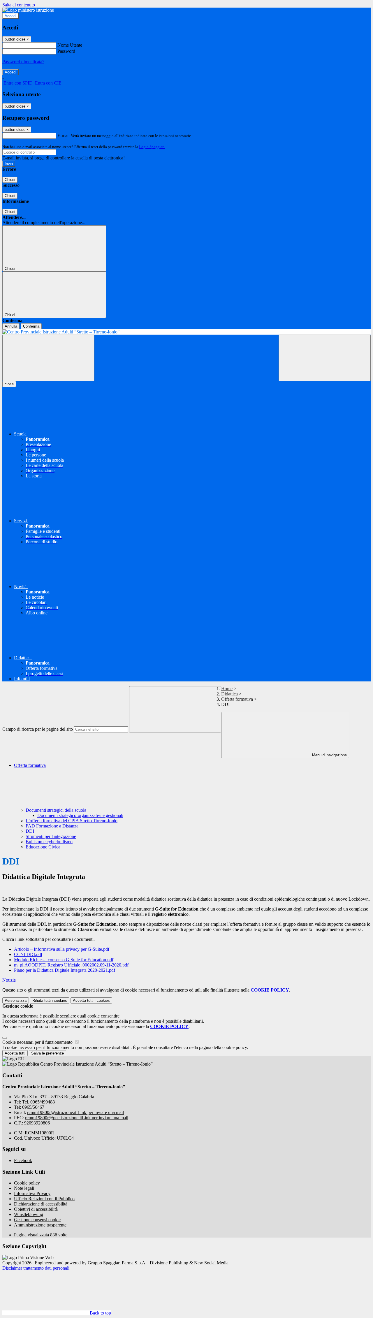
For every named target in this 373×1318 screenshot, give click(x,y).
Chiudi (10, 180)
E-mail (63, 135)
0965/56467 (33, 1107)
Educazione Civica (43, 846)
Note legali (24, 1188)
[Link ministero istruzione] (28, 10)
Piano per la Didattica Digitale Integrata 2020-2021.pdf (64, 970)
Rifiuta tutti (49, 1000)
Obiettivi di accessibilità (36, 1209)
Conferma (31, 326)
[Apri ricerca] (325, 358)
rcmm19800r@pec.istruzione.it (76, 1117)
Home (227, 688)
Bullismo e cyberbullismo (49, 841)
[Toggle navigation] (48, 358)
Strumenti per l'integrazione (51, 836)
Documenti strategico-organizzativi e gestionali (80, 815)
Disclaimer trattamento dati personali (35, 1268)
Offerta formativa (237, 699)
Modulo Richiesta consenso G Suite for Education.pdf (63, 959)
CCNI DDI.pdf (28, 954)
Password (66, 51)
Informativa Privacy (32, 1193)
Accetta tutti (91, 1000)
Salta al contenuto (18, 4)
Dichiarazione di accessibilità (40, 1203)
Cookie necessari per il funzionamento (38, 1042)
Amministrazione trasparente (40, 1224)
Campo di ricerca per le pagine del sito (37, 729)
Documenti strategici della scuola (56, 810)
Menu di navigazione (329, 755)
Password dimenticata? (23, 61)
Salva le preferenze (47, 1053)
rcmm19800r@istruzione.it (75, 1112)
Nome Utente (69, 45)
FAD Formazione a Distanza (52, 825)
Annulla (11, 326)
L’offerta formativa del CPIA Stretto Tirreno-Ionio (71, 820)
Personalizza (16, 1000)
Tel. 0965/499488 (38, 1101)
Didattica (229, 693)
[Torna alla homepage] (186, 332)
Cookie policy (27, 1182)
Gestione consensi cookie (37, 1219)
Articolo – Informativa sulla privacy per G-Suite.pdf (61, 949)
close (9, 384)
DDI (30, 831)
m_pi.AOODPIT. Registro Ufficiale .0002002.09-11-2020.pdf (71, 964)
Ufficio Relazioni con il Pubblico (44, 1198)
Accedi (10, 16)
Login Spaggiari (152, 147)
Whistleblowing (28, 1214)
